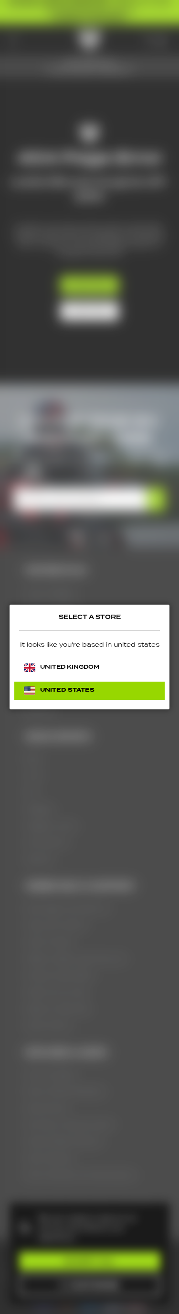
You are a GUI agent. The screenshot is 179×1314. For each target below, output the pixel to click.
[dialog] (89, 657)
